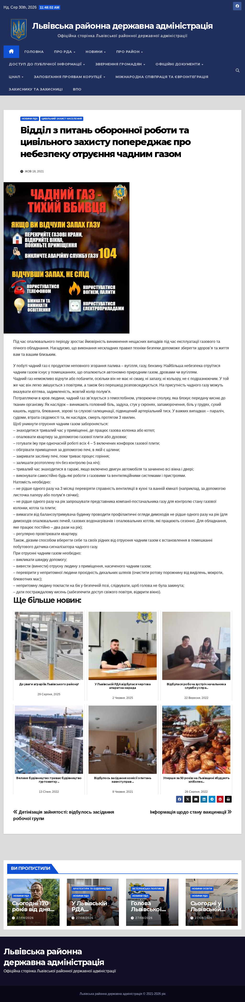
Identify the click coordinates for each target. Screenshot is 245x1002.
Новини (95, 52)
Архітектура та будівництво (92, 888)
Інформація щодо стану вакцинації (188, 812)
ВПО (77, 89)
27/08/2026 (25, 918)
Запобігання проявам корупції (68, 77)
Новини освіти (202, 888)
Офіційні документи (178, 64)
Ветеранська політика (147, 888)
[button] (237, 70)
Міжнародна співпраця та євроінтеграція (162, 77)
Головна (34, 52)
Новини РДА (30, 118)
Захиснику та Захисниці (35, 89)
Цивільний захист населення (62, 118)
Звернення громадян (119, 64)
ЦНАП (15, 77)
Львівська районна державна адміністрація (122, 26)
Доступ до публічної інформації (46, 64)
